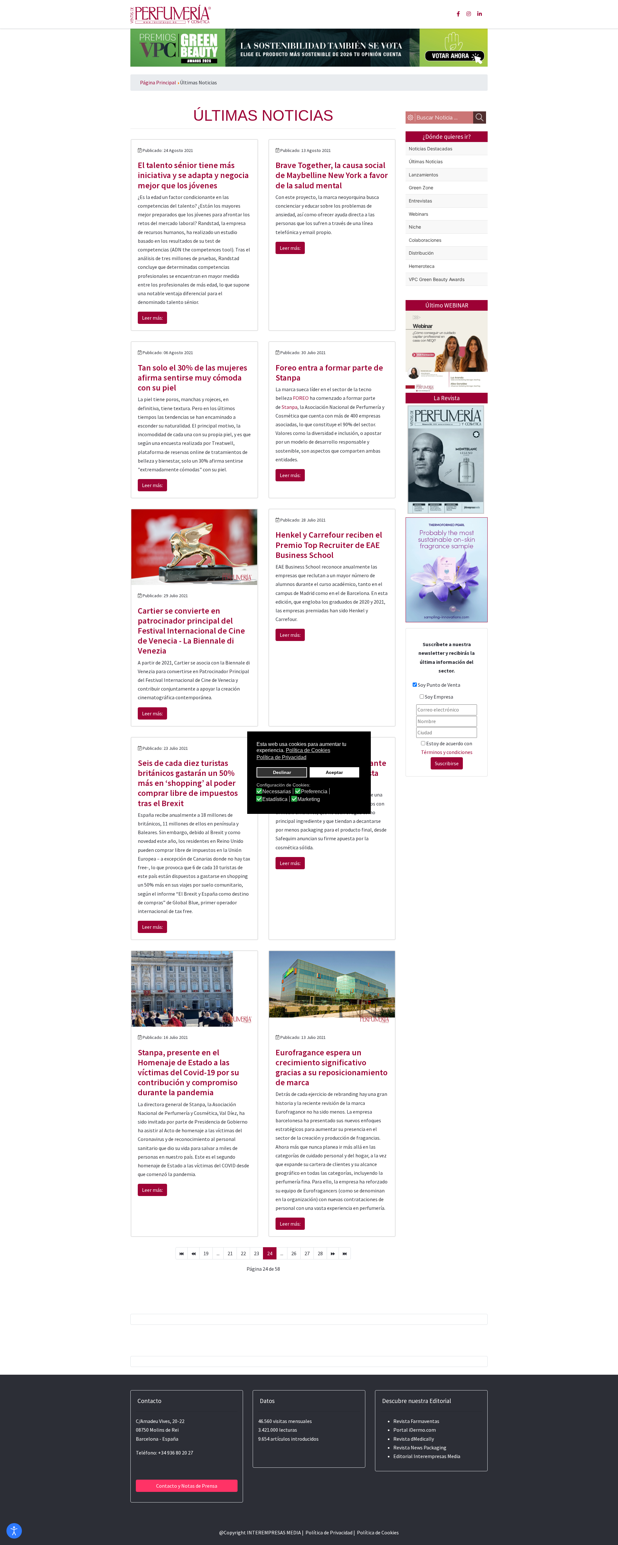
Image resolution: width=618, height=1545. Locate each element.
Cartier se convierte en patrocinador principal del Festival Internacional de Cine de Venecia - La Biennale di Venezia (191, 630)
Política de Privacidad (328, 1532)
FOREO (301, 398)
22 (243, 1253)
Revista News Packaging (419, 1447)
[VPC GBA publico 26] (309, 47)
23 (256, 1253)
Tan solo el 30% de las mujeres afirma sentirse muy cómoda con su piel (192, 377)
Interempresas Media (437, 1456)
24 (269, 1253)
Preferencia (314, 791)
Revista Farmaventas (416, 1421)
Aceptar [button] (334, 772)
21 (230, 1253)
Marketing (308, 799)
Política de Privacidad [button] (281, 757)
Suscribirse (447, 763)
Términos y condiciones (447, 752)
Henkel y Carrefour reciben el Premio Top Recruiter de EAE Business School (329, 544)
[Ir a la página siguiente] (333, 1253)
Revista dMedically (413, 1439)
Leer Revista (445, 485)
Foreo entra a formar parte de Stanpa (329, 372)
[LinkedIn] (479, 14)
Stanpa (289, 407)
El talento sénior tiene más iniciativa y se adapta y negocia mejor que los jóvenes (193, 175)
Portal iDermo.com (414, 1430)
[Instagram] (468, 14)
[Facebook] (458, 14)
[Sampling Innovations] (446, 569)
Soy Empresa (439, 696)
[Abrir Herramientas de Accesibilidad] (14, 1531)
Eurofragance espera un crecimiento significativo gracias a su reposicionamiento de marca (332, 1067)
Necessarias (276, 791)
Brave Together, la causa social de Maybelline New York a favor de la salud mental (332, 175)
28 (320, 1253)
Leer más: (152, 318)
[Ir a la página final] (345, 1253)
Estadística (274, 799)
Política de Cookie (377, 1532)
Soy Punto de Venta (439, 685)
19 (206, 1253)
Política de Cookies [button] (308, 750)
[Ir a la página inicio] (181, 1253)
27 (307, 1253)
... (218, 1253)
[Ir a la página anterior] (193, 1253)
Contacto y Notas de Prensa (186, 1486)
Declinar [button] (282, 772)
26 (293, 1253)
